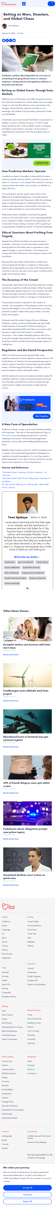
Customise (27, 1195)
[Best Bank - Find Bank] (27, 403)
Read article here (11, 655)
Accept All (27, 1188)
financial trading (9, 435)
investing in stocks (17, 182)
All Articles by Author (26, 557)
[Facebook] (27, 588)
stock (43, 108)
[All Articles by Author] (39, 557)
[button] (24, 3)
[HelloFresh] (27, 150)
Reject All (27, 1201)
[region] (27, 1185)
